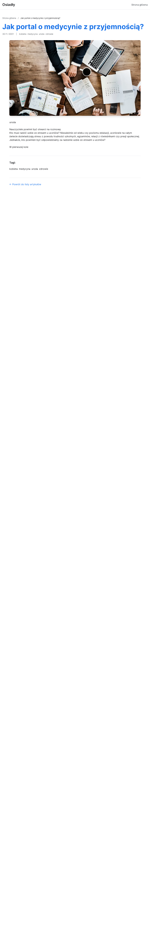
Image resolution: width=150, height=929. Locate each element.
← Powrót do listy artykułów (25, 184)
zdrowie (49, 34)
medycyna (33, 34)
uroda (41, 34)
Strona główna (139, 4)
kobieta (22, 34)
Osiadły (8, 5)
